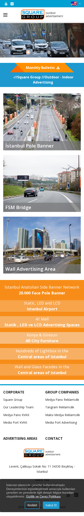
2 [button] (36, 52)
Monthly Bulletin (40, 67)
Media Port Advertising (61, 422)
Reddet (32, 505)
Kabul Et (51, 505)
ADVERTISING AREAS (20, 438)
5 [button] (57, 52)
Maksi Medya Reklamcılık (62, 415)
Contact (54, 438)
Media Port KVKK (15, 422)
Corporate (13, 392)
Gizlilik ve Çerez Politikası (43, 496)
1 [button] (29, 52)
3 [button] (43, 52)
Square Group (12, 400)
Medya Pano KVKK (16, 415)
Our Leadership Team (18, 407)
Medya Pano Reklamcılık (62, 400)
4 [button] (50, 52)
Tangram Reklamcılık (59, 407)
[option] (42, 40)
